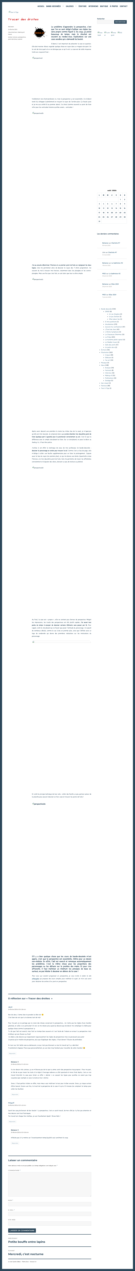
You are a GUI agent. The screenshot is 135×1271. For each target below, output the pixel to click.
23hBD (107, 311)
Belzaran (11, 26)
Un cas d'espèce (114, 314)
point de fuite (12, 39)
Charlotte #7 (115, 243)
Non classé (104, 383)
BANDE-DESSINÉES (53, 6)
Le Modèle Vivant (111, 342)
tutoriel (19, 39)
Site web (11, 1219)
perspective (22, 37)
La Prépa (108, 337)
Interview (108, 373)
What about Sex (114, 319)
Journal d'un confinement (113, 327)
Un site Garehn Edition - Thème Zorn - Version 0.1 (22, 1261)
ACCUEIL (41, 6)
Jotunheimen (12, 32)
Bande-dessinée (106, 309)
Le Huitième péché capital (114, 340)
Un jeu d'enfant (114, 316)
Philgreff (11, 1103)
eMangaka (35, 979)
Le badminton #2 (117, 263)
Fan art (107, 360)
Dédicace (108, 357)
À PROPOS (114, 6)
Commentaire (14, 1170)
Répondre (12, 1053)
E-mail (11, 1210)
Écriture (103, 350)
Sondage (108, 380)
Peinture (104, 386)
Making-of (21, 32)
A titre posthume (111, 322)
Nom (10, 1200)
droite (10, 37)
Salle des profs (110, 345)
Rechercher (101, 19)
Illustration (105, 352)
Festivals (108, 370)
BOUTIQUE (104, 6)
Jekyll (10, 1007)
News (10, 34)
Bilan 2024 (115, 284)
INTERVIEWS (93, 6)
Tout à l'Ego (105, 388)
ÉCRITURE (82, 6)
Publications (109, 378)
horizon (15, 37)
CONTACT (123, 6)
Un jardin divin (110, 347)
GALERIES (70, 6)
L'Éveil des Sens (110, 329)
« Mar (99, 225)
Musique (104, 363)
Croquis (107, 355)
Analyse (108, 368)
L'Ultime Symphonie (112, 332)
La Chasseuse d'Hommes (113, 334)
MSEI (104, 274)
